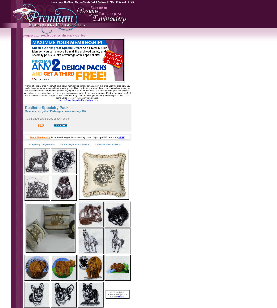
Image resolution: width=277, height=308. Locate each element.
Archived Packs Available (109, 144)
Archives (102, 2)
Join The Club (66, 2)
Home (54, 2)
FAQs (111, 2)
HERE (121, 137)
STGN (131, 2)
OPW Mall (121, 2)
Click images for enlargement (75, 144)
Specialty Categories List (43, 144)
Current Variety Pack (85, 2)
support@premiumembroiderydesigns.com (78, 100)
